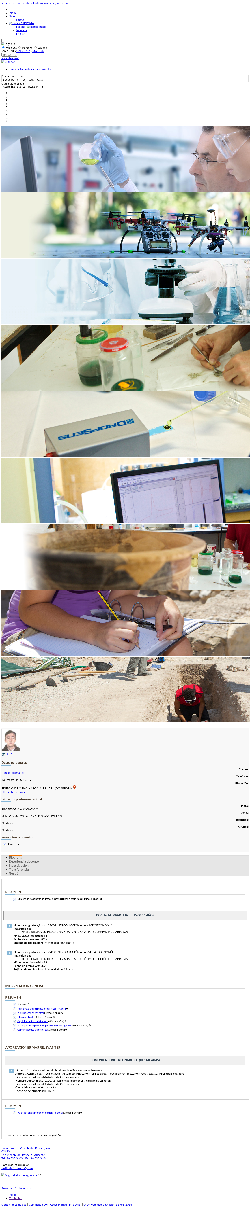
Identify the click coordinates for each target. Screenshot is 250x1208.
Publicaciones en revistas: (30, 1013)
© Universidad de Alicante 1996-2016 (107, 1204)
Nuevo (13, 16)
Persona (27, 47)
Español (21, 26)
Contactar (15, 1198)
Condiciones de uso (14, 1204)
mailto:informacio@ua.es (17, 1168)
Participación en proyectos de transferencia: (40, 1113)
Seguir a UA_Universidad (17, 1188)
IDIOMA (28, 23)
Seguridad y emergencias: (21, 1175)
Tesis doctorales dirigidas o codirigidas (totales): (41, 1009)
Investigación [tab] (19, 865)
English (20, 33)
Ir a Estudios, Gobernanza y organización (42, 3)
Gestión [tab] (14, 873)
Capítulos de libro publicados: (32, 1021)
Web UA (11, 47)
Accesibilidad (58, 1204)
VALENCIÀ (23, 51)
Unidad (42, 47)
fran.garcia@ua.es (12, 772)
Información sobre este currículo (30, 69)
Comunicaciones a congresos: (32, 1030)
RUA (9, 754)
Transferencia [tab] (19, 869)
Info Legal (75, 1204)
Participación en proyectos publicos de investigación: (44, 1026)
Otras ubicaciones (13, 792)
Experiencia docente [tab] (24, 861)
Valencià (21, 30)
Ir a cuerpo (8, 3)
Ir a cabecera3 (10, 58)
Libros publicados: (26, 1017)
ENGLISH (38, 51)
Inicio (12, 13)
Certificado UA (38, 1204)
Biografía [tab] (15, 857)
